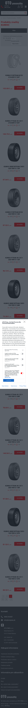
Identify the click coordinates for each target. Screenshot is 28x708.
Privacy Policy (22, 386)
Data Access (14, 386)
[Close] (24, 322)
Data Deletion (5, 386)
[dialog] (14, 354)
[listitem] (14, 350)
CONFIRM (8, 380)
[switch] (22, 354)
